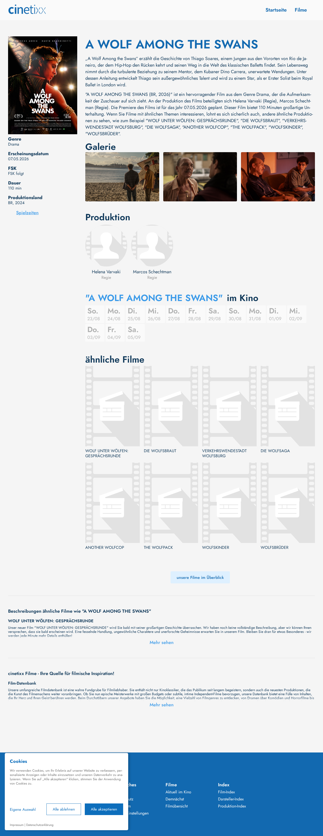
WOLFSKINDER (215, 547)
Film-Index (226, 792)
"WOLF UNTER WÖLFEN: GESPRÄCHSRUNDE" (192, 120)
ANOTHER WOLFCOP (104, 547)
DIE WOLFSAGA (275, 450)
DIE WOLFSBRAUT (160, 450)
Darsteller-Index (231, 799)
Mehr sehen (162, 642)
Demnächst (175, 799)
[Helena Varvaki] (106, 245)
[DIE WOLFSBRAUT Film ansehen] (171, 406)
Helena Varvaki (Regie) (255, 101)
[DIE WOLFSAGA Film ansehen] (288, 406)
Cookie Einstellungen (131, 813)
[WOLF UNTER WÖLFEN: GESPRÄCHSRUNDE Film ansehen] (112, 406)
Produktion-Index (232, 806)
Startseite (276, 10)
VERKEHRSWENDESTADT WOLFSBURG (224, 453)
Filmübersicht (177, 806)
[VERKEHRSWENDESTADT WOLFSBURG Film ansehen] (229, 406)
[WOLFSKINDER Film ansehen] (229, 503)
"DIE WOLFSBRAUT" (259, 120)
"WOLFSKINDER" (285, 127)
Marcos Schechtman (152, 271)
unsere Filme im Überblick (200, 577)
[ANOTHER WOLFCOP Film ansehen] (112, 503)
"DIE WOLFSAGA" (162, 127)
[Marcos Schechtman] (152, 245)
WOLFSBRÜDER (274, 547)
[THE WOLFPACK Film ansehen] (171, 503)
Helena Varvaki (106, 271)
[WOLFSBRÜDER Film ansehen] (288, 503)
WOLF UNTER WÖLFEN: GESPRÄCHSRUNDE (106, 453)
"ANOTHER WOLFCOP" (205, 127)
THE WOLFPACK (158, 547)
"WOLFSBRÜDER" (102, 133)
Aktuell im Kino (178, 792)
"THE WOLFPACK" (248, 127)
